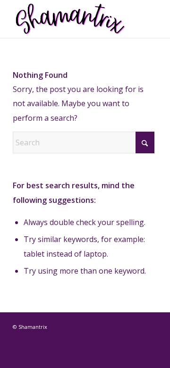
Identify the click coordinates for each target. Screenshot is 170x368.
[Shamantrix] (70, 19)
